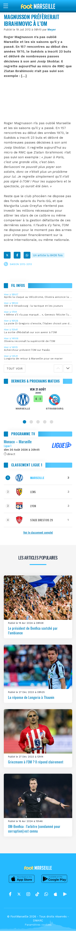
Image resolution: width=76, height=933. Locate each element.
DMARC (38, 920)
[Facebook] (17, 255)
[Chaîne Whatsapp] (46, 894)
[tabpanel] (38, 401)
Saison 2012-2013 (21, 264)
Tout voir (15, 368)
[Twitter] (7, 255)
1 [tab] (24, 422)
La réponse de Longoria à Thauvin (31, 697)
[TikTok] (37, 894)
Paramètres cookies (38, 924)
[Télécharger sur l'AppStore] (21, 882)
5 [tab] (51, 422)
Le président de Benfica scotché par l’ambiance (33, 630)
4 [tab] (44, 422)
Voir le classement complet (38, 532)
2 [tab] (31, 422)
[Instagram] (28, 894)
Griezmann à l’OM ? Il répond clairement (35, 761)
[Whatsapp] (27, 255)
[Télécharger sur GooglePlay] (54, 882)
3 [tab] (38, 422)
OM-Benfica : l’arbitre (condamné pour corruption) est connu (34, 829)
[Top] (65, 924)
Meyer (52, 29)
